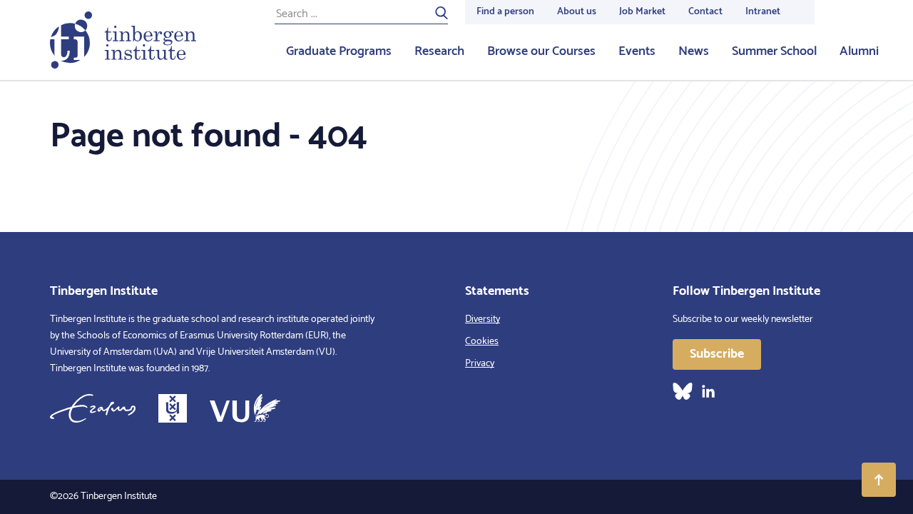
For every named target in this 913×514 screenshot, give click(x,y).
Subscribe (717, 354)
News (693, 51)
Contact (705, 12)
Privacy (479, 364)
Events (637, 51)
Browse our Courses (541, 51)
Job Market (642, 12)
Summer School (774, 51)
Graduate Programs (339, 51)
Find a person (505, 12)
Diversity (482, 319)
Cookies (482, 341)
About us (576, 12)
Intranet (762, 12)
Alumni (859, 51)
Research (439, 51)
